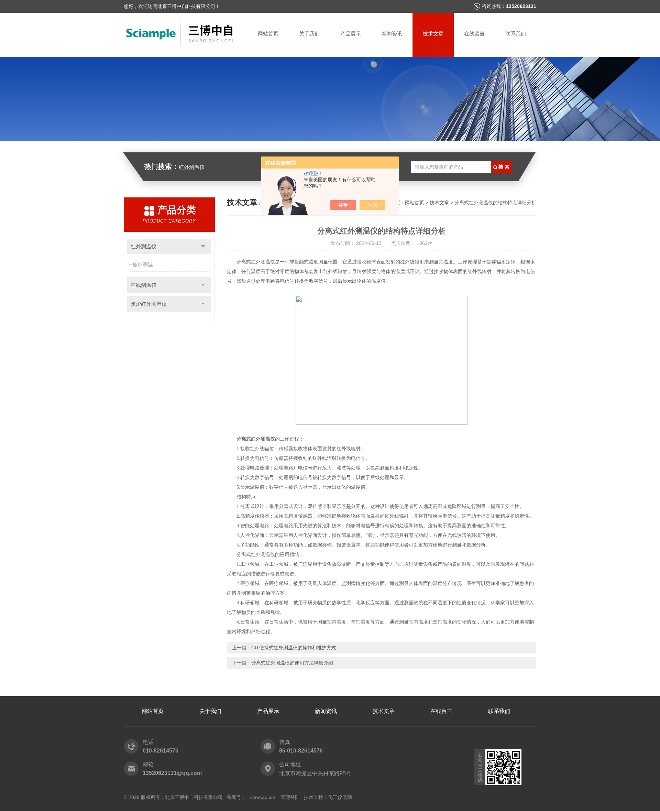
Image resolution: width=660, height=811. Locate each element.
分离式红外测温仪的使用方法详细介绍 (292, 663)
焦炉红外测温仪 (149, 304)
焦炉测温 (142, 264)
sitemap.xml (263, 797)
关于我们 (309, 33)
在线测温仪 (143, 285)
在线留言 (474, 33)
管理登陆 (290, 797)
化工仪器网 (340, 797)
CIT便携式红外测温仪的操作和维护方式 (293, 647)
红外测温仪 (143, 246)
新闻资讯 (392, 33)
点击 (203, 246)
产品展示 (350, 33)
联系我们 (515, 33)
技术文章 (433, 33)
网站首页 (268, 33)
